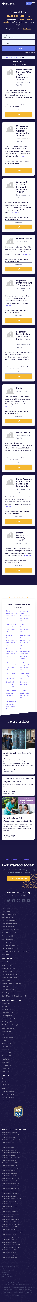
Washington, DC (7, 1037)
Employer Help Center (10, 977)
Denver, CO (6, 1034)
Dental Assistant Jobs (10, 945)
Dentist (19, 388)
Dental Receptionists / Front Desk (14, 996)
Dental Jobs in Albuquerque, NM (11, 1214)
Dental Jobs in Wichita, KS (9, 1257)
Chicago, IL (6, 1040)
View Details (18, 109)
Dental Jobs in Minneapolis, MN (11, 1244)
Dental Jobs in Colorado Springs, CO (12, 1232)
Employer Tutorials (8, 968)
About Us (5, 1079)
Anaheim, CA (6, 1010)
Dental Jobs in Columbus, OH (10, 1188)
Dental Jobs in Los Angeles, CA (10, 1135)
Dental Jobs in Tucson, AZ (9, 1163)
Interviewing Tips (8, 965)
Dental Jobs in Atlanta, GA (9, 1227)
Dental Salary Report (9, 924)
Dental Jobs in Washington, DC (11, 1158)
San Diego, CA (7, 1022)
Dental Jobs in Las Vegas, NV (10, 1137)
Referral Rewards (8, 1091)
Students (5, 955)
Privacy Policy (6, 1272)
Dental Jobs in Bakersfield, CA (10, 1247)
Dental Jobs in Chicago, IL (9, 1155)
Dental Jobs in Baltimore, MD (10, 1209)
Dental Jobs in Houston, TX (9, 1150)
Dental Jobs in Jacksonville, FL (10, 1183)
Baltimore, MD (7, 1044)
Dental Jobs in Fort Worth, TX (10, 1186)
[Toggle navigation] (33, 3)
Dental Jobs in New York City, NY (11, 1152)
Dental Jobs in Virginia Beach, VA (11, 1237)
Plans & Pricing (7, 971)
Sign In (29, 3)
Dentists (5, 987)
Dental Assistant (24, 432)
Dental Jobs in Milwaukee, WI (10, 1211)
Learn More (6, 911)
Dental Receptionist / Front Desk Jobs (15, 951)
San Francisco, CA (8, 1028)
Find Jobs (18, 48)
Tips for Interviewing (9, 914)
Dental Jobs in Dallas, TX (9, 1160)
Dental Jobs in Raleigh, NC (9, 1234)
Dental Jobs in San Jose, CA (10, 1173)
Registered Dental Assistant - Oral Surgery (24, 283)
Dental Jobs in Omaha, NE (9, 1229)
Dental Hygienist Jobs (10, 948)
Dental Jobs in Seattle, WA (9, 1145)
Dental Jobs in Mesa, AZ (9, 1221)
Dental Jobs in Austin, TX (9, 1175)
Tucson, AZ (6, 1006)
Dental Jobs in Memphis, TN (10, 1204)
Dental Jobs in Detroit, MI (9, 1206)
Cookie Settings (6, 1274)
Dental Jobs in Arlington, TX (10, 1255)
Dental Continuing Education (12, 933)
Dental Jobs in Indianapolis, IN (10, 1193)
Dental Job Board (8, 939)
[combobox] (18, 36)
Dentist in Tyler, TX (23, 242)
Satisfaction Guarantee (8, 1270)
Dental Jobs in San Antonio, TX (10, 1168)
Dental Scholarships (9, 927)
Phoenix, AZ (6, 1003)
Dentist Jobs (6, 942)
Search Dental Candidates (11, 984)
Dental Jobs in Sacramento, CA (11, 1219)
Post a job (27, 29)
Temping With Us (8, 917)
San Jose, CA (6, 1031)
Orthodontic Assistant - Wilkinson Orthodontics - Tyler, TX (23, 131)
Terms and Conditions (8, 1276)
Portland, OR (6, 1056)
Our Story (5, 1082)
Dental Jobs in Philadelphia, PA (10, 1178)
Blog (3, 1088)
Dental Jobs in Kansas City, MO (11, 1224)
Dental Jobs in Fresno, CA (9, 1216)
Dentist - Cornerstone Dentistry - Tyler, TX (22, 536)
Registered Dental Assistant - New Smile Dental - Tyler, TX (24, 336)
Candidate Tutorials (9, 921)
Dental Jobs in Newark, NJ (9, 1165)
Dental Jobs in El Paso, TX (9, 1201)
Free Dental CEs (7, 936)
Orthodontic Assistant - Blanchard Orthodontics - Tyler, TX (23, 187)
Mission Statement (9, 1085)
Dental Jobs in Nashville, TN (9, 1196)
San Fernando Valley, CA (10, 1025)
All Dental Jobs (7, 57)
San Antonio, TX (7, 1068)
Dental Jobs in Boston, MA (9, 1181)
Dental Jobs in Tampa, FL (9, 1252)
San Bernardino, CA (9, 1019)
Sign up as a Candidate (18, 879)
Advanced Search (29, 53)
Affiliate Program (8, 1094)
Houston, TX (6, 1065)
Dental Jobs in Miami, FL (9, 1242)
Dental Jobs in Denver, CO (9, 1147)
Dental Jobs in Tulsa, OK (9, 1250)
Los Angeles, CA (8, 1016)
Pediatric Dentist (24, 238)
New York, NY (6, 1053)
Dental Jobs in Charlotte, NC (10, 1191)
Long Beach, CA (7, 1013)
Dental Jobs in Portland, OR (10, 1142)
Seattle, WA (6, 1071)
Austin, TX (5, 1059)
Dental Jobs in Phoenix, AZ (9, 1132)
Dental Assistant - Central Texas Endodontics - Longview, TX (24, 483)
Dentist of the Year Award (11, 974)
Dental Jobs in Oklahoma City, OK (11, 1198)
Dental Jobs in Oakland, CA (9, 1239)
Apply (18, 114)
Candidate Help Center (10, 930)
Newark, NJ (6, 1050)
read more (12, 100)
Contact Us (6, 1100)
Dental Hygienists (8, 993)
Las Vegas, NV (7, 1047)
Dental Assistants (8, 990)
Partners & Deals (8, 1097)
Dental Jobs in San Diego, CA (10, 1170)
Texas (15, 57)
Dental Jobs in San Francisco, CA (11, 1140)
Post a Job (6, 981)
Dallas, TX (5, 1062)
